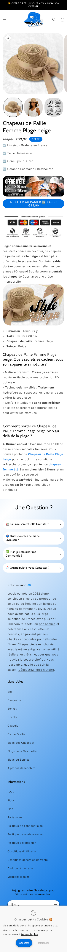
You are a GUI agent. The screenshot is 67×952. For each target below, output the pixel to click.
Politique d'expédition (21, 842)
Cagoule (12, 725)
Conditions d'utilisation (22, 851)
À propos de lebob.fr (21, 768)
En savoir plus (29, 934)
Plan (10, 808)
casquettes (38, 629)
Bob (10, 691)
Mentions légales (18, 876)
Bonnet (12, 708)
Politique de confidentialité (25, 825)
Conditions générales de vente (27, 859)
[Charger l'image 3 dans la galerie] (53, 107)
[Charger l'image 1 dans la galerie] (13, 107)
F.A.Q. (11, 791)
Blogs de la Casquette (22, 751)
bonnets (13, 634)
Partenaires (15, 817)
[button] (5, 19)
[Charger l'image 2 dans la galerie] (33, 107)
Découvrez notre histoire (36, 669)
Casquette (14, 700)
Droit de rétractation (20, 868)
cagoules (30, 639)
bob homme (47, 624)
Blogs (11, 800)
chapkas (13, 639)
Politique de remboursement (26, 834)
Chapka (12, 717)
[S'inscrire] (55, 904)
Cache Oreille (16, 734)
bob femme (15, 629)
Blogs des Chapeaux (21, 742)
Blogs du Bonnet (18, 759)
